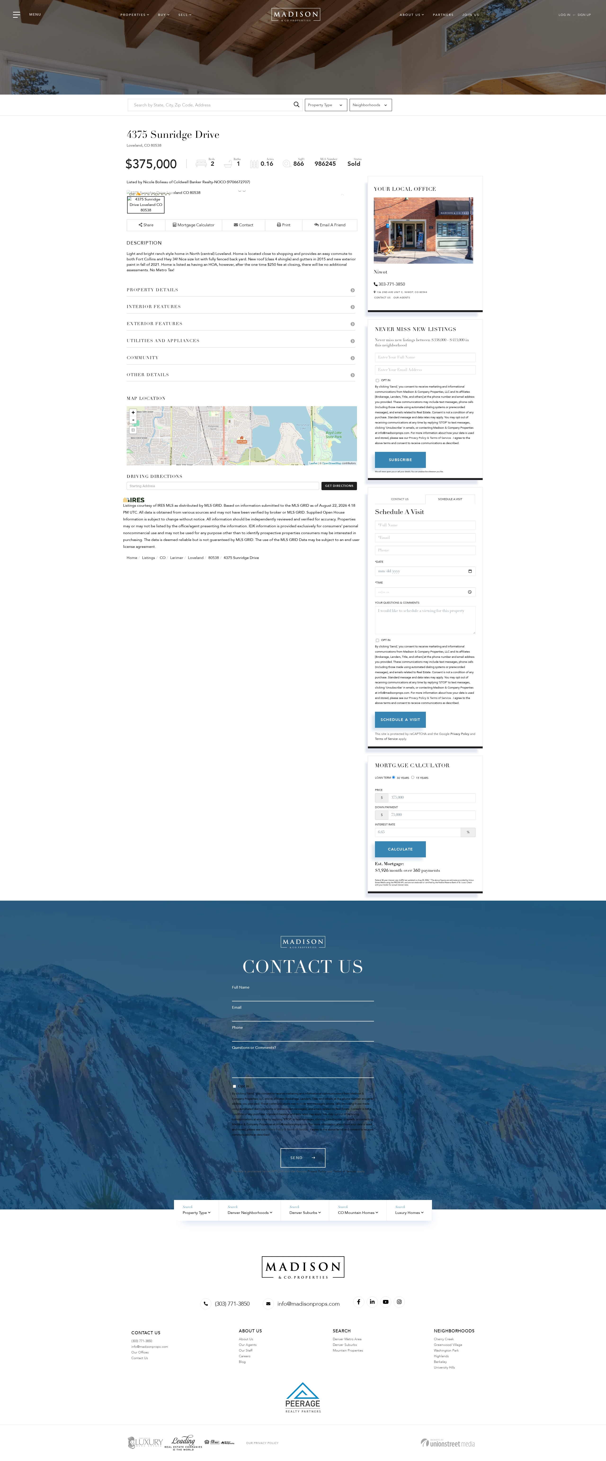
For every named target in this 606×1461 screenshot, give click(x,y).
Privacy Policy (459, 734)
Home (132, 557)
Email (236, 1007)
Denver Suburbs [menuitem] (345, 1345)
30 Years (402, 778)
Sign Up (584, 15)
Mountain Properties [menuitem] (348, 1350)
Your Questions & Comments (397, 603)
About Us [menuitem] (410, 15)
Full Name (241, 987)
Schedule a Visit (450, 499)
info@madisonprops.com (308, 1304)
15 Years (421, 778)
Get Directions (339, 486)
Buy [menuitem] (162, 15)
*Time (379, 582)
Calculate (400, 849)
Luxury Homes (407, 1212)
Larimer (176, 557)
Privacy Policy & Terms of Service (430, 438)
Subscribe (400, 459)
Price (379, 790)
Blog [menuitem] (242, 1362)
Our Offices (140, 1352)
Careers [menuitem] (244, 1356)
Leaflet (313, 463)
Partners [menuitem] (443, 15)
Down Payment (386, 807)
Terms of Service (386, 739)
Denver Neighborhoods (248, 1212)
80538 (213, 557)
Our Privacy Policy (262, 1443)
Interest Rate (385, 824)
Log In (564, 15)
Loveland (196, 557)
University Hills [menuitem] (444, 1367)
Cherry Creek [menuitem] (444, 1339)
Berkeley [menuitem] (440, 1362)
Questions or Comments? (254, 1047)
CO (162, 557)
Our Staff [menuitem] (245, 1350)
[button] (297, 105)
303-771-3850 (392, 284)
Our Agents (401, 297)
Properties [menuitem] (133, 15)
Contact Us (382, 297)
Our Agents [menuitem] (248, 1345)
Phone (237, 1027)
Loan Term (383, 778)
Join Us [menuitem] (470, 15)
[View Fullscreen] (133, 430)
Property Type (195, 1212)
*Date (379, 562)
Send (296, 1157)
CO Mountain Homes (356, 1212)
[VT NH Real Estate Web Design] (448, 1443)
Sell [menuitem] (183, 15)
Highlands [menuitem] (441, 1356)
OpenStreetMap (331, 463)
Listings (148, 557)
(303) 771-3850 (232, 1304)
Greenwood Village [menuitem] (448, 1345)
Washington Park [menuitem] (446, 1350)
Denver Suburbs (303, 1212)
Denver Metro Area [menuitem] (347, 1339)
